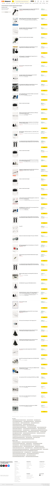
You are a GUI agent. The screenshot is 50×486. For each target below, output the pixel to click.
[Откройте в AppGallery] (6, 466)
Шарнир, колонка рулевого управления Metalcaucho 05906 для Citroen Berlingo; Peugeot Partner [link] (28, 113)
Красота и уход (16, 471)
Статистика (3, 484)
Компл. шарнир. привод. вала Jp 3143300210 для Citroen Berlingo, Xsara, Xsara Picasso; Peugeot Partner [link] (28, 160)
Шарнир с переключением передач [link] (24, 103)
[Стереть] (28, 1)
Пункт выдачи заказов (42, 466)
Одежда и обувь (16, 468)
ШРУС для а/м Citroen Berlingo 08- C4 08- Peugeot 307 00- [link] (27, 320)
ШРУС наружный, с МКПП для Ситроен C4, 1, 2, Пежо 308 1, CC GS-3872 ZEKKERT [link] (29, 132)
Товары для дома (17, 469)
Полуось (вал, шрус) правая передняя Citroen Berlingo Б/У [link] (27, 386)
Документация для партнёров (30, 477)
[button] (15, 7)
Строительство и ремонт (17, 479)
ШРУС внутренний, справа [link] (23, 301)
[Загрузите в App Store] (1, 466)
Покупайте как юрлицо (29, 465)
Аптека (15, 470)
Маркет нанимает (41, 467)
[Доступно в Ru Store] (9, 466)
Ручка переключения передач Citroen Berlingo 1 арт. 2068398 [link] (28, 405)
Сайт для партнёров (29, 478)
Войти (47, 1)
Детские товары (16, 480)
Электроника (16, 467)
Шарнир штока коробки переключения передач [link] (26, 37)
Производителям (41, 465)
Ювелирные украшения (17, 481)
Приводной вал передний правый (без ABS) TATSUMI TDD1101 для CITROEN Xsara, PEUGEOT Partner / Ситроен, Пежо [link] (29, 170)
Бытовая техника (17, 465)
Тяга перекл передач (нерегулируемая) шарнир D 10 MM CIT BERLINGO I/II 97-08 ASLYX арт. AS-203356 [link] (28, 28)
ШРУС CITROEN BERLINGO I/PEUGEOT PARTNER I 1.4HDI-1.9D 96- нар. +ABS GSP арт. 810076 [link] (28, 94)
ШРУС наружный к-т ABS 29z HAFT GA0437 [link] (25, 65)
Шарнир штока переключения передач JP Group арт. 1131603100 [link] (28, 235)
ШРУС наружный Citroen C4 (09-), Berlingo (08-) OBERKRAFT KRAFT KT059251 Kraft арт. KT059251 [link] (29, 368)
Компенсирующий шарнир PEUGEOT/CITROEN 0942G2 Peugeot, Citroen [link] (28, 255)
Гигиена (15, 466)
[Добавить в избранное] (17, 9)
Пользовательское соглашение (9, 484)
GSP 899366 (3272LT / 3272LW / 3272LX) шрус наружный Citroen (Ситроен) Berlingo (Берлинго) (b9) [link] (28, 208)
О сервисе (28, 466)
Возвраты (28, 467)
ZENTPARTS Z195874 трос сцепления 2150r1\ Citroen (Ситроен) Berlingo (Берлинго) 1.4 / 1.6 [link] (28, 311)
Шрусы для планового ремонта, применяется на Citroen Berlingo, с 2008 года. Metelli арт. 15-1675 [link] (29, 122)
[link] (19, 420)
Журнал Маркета (29, 468)
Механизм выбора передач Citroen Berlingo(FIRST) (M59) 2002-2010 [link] (28, 274)
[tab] (3, 3)
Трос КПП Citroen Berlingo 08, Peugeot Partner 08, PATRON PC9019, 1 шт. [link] (29, 358)
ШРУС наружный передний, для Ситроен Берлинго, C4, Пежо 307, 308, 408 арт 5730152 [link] (28, 245)
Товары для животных (17, 478)
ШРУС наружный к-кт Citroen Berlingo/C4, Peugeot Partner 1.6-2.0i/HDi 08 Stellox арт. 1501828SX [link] (28, 56)
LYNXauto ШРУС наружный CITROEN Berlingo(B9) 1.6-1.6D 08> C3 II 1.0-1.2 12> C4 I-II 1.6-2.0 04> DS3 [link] (29, 198)
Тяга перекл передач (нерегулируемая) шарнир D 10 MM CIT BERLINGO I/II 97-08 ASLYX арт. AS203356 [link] (28, 75)
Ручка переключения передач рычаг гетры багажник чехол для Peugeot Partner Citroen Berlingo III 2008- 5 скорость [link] (28, 47)
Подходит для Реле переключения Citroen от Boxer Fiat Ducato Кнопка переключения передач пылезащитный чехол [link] (28, 330)
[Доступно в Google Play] (4, 466)
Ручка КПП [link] (20, 226)
